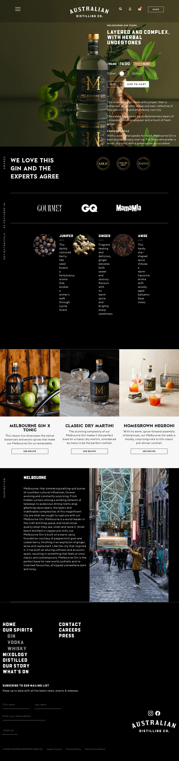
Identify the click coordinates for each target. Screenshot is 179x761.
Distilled (15, 660)
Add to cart (136, 84)
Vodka (15, 642)
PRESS (66, 635)
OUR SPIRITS (18, 630)
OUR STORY (16, 666)
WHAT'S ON (16, 671)
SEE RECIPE (29, 451)
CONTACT (70, 624)
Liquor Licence (54, 749)
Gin (11, 636)
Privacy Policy (73, 749)
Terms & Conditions (95, 749)
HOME (9, 624)
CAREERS (70, 630)
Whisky (17, 648)
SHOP (156, 9)
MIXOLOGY (15, 654)
